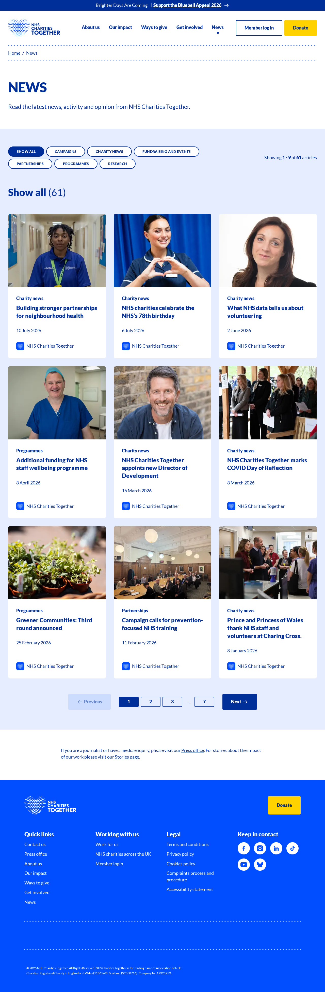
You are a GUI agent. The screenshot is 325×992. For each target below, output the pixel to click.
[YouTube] (244, 864)
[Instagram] (260, 848)
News (218, 27)
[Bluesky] (260, 864)
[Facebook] (244, 848)
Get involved (189, 27)
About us (91, 27)
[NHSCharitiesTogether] (34, 28)
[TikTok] (292, 848)
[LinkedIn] (276, 848)
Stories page (127, 757)
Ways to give (154, 27)
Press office (192, 750)
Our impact (120, 27)
